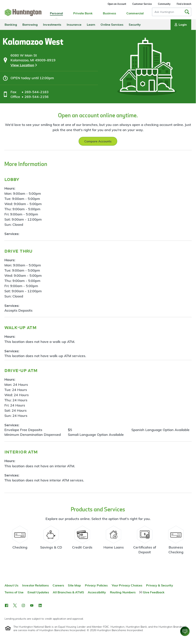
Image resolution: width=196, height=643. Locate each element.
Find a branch (184, 3)
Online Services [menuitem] (112, 24)
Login (183, 24)
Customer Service (142, 3)
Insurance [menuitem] (74, 24)
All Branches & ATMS (68, 592)
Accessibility (97, 592)
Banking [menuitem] (11, 24)
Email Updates (38, 592)
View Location (22, 65)
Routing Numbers (123, 592)
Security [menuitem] (135, 24)
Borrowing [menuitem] (30, 24)
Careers (58, 585)
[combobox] (171, 12)
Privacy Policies (96, 585)
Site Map (74, 585)
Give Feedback (154, 592)
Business (109, 13)
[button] (6, 605)
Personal (56, 13)
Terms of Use (14, 592)
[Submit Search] (187, 12)
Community (164, 3)
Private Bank (83, 13)
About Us (11, 585)
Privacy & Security (159, 585)
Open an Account (117, 3)
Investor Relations (35, 585)
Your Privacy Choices (127, 585)
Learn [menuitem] (91, 24)
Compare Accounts (97, 141)
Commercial (135, 13)
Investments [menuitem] (52, 24)
